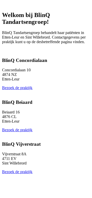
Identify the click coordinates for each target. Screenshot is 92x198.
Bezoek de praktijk (17, 88)
